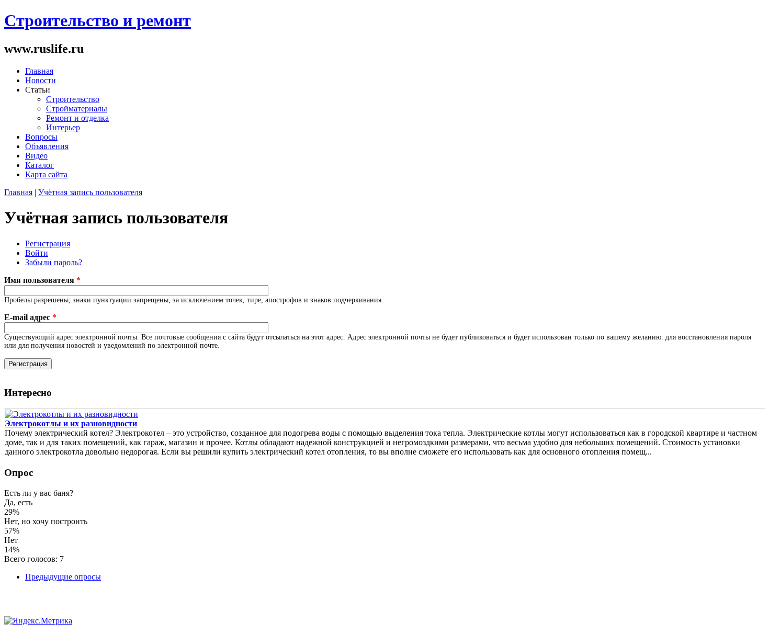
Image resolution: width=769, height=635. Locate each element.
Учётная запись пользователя (90, 192)
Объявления (47, 146)
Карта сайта (46, 174)
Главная (39, 70)
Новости (40, 80)
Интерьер (63, 127)
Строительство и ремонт (97, 20)
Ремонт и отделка (77, 118)
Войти (36, 252)
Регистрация (47, 243)
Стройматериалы (76, 108)
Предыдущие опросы (63, 576)
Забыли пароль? (53, 262)
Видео (36, 155)
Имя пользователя (42, 280)
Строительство (72, 99)
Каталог (39, 165)
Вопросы (41, 136)
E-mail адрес (30, 317)
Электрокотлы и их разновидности (71, 423)
